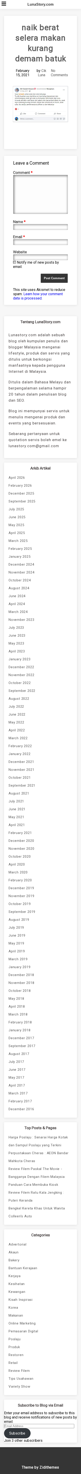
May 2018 (16, 999)
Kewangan (17, 1292)
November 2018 (21, 983)
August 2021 (19, 793)
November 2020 (21, 849)
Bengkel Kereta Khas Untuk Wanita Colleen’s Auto (37, 1212)
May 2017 (16, 1078)
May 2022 (16, 722)
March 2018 (18, 1014)
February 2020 (20, 880)
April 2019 (17, 951)
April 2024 (17, 604)
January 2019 (20, 967)
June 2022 (17, 714)
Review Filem (19, 1371)
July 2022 (16, 707)
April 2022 (17, 730)
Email (19, 237)
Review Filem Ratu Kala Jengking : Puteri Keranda (36, 1196)
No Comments (59, 73)
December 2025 (21, 493)
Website (20, 252)
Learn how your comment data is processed (38, 296)
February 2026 (20, 486)
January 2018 (20, 1030)
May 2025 (16, 525)
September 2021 (22, 785)
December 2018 (21, 975)
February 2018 (20, 1022)
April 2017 (17, 1085)
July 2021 (16, 801)
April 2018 (17, 1006)
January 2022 (20, 754)
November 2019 (21, 896)
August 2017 (19, 1054)
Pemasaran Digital (23, 1331)
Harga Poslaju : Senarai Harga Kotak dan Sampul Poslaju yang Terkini (38, 1141)
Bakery (14, 1260)
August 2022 (19, 699)
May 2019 (16, 943)
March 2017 (18, 1093)
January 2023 (20, 659)
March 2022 (18, 738)
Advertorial (18, 1244)
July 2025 (16, 509)
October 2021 (20, 778)
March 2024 (18, 612)
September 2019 (22, 912)
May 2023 (16, 643)
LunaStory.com (40, 4)
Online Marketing (22, 1323)
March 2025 (18, 541)
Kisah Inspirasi (21, 1300)
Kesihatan (17, 1284)
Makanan (16, 1315)
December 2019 (21, 888)
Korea (13, 1308)
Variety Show (19, 1386)
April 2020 (17, 864)
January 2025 (20, 557)
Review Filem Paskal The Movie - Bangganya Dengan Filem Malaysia (37, 1173)
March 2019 (18, 959)
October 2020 (20, 856)
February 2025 (20, 549)
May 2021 (16, 817)
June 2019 (17, 935)
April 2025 (17, 533)
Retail (13, 1363)
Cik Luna (42, 73)
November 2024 (21, 572)
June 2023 (17, 635)
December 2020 (21, 841)
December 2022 (21, 667)
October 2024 (20, 580)
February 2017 (20, 1101)
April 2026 (17, 478)
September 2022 (22, 691)
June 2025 (17, 517)
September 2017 (22, 1046)
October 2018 (20, 991)
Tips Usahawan (21, 1379)
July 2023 (16, 628)
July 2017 (16, 1062)
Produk (14, 1347)
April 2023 (17, 651)
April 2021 (17, 825)
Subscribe (17, 1433)
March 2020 (18, 872)
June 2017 (17, 1070)
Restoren (16, 1355)
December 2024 (21, 564)
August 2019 (19, 920)
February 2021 (20, 833)
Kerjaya (15, 1276)
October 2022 (20, 683)
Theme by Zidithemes (40, 1467)
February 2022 (20, 746)
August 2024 (19, 588)
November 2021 (21, 770)
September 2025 (22, 501)
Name (19, 221)
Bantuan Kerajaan (23, 1268)
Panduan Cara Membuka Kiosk (33, 1185)
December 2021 (21, 762)
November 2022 (21, 675)
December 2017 (21, 1038)
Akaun (14, 1252)
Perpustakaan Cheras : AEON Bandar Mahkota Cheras (38, 1157)
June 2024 (17, 596)
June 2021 (17, 809)
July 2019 (16, 928)
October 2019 (20, 904)
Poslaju (15, 1339)
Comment (23, 172)
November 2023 (21, 620)
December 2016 (21, 1109)
